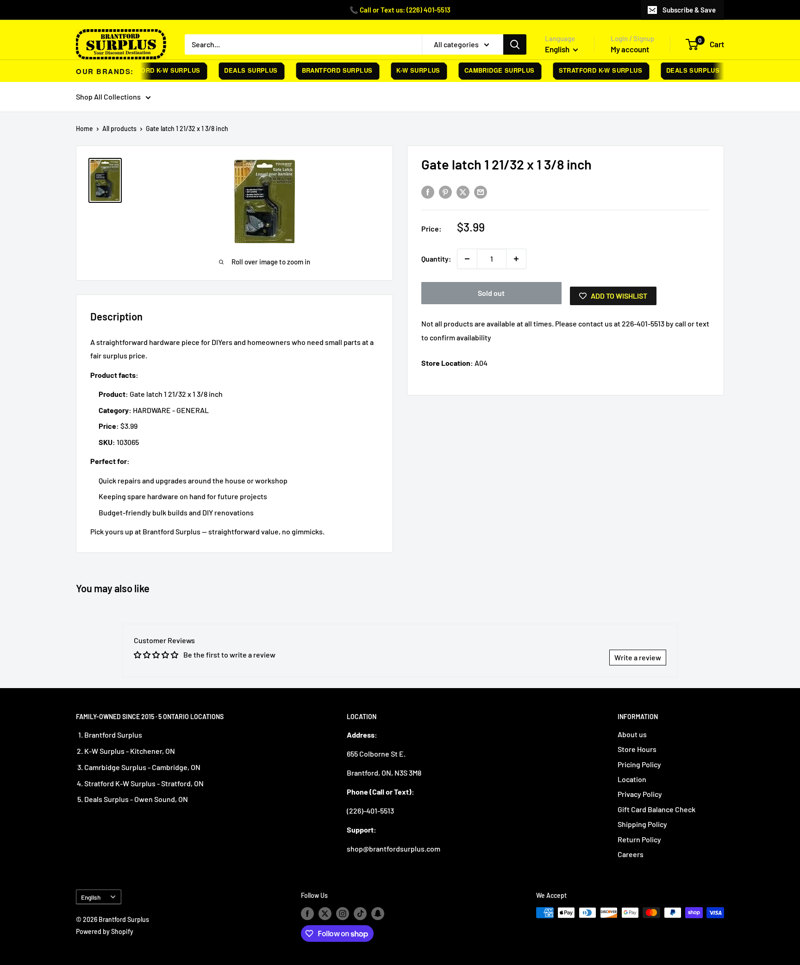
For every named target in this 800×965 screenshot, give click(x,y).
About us (632, 734)
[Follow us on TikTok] (360, 913)
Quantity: (436, 258)
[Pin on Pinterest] (445, 191)
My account (630, 49)
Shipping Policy (642, 824)
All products (119, 128)
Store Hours (637, 749)
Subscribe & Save (689, 10)
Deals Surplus (242, 70)
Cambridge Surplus (491, 70)
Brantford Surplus (328, 70)
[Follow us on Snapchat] (377, 913)
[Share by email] (480, 191)
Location (632, 779)
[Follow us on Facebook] (307, 913)
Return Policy (639, 839)
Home (84, 128)
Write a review (637, 657)
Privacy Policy (640, 794)
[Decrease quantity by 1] (467, 259)
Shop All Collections (108, 96)
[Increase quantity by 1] (516, 259)
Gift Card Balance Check (656, 809)
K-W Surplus (409, 70)
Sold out (491, 292)
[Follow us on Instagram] (342, 913)
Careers (631, 854)
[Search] (514, 44)
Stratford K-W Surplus (149, 70)
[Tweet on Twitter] (462, 191)
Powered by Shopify (104, 931)
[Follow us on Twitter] (325, 913)
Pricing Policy (639, 764)
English (90, 897)
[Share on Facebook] (427, 191)
